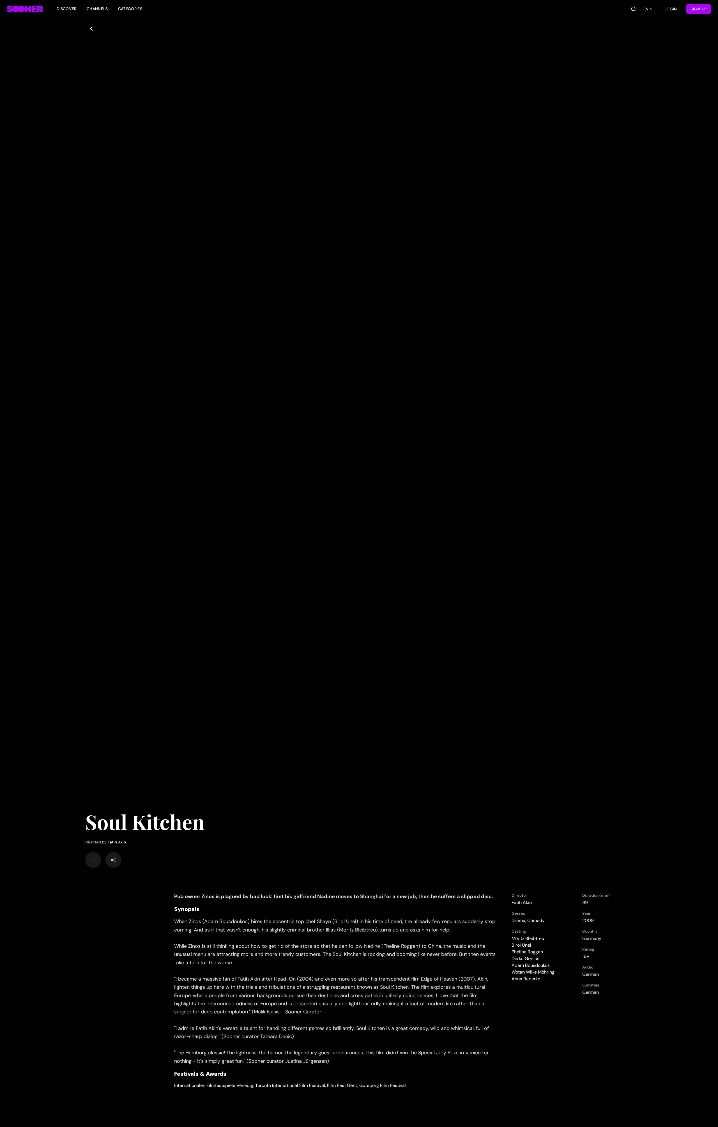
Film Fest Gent (342, 1085)
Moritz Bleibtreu (528, 938)
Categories (130, 8)
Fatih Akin (117, 842)
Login (670, 9)
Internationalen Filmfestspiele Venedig (213, 1085)
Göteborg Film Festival (382, 1085)
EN (645, 9)
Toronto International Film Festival (290, 1085)
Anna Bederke (526, 979)
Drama (518, 920)
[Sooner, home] (25, 9)
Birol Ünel (521, 945)
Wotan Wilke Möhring (533, 972)
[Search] (633, 9)
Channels (97, 8)
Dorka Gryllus (525, 959)
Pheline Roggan (527, 952)
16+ (585, 956)
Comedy (536, 920)
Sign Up (699, 9)
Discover (67, 8)
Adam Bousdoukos (531, 965)
